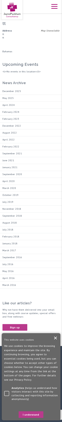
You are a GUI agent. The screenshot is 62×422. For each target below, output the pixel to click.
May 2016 (8, 271)
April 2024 (8, 105)
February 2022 (10, 146)
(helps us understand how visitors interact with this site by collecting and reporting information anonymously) (35, 393)
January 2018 (10, 243)
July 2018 (7, 229)
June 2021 (8, 160)
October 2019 (10, 195)
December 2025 (11, 91)
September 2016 (12, 257)
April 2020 (8, 181)
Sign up (15, 327)
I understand (55, 338)
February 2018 (10, 236)
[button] (53, 8)
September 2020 (12, 174)
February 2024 (10, 111)
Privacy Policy (22, 379)
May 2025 (8, 98)
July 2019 (7, 201)
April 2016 (8, 278)
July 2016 (7, 264)
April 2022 (8, 139)
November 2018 (11, 208)
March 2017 (9, 250)
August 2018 (9, 222)
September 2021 (12, 153)
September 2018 (12, 215)
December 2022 (11, 125)
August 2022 (9, 132)
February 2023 (10, 118)
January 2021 (10, 167)
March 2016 (9, 285)
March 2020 (9, 188)
